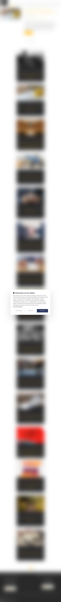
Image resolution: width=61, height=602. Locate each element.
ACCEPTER (42, 310)
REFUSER (30, 310)
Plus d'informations (17, 306)
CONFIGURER (18, 310)
